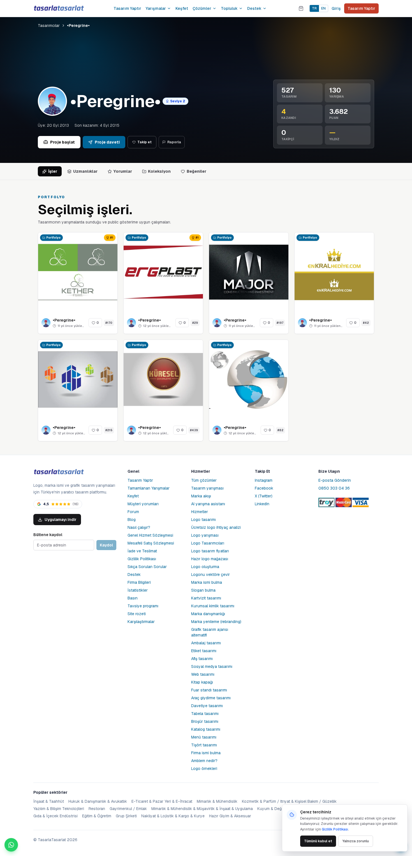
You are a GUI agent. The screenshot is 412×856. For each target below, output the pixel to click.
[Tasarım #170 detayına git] (77, 272)
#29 (195, 323)
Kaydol (106, 545)
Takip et (144, 142)
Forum (133, 511)
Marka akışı (201, 496)
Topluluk (229, 8)
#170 (108, 323)
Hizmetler (199, 511)
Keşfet (181, 8)
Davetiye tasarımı (207, 705)
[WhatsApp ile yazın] (11, 845)
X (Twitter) (263, 496)
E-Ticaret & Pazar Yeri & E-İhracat (161, 801)
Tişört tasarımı (204, 744)
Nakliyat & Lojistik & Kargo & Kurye (173, 815)
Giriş (336, 8)
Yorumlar (123, 171)
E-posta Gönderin (334, 480)
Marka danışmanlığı (208, 613)
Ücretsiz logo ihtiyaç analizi (216, 527)
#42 (366, 323)
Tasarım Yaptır (127, 8)
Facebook (264, 488)
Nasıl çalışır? (139, 527)
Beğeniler (196, 171)
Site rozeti (137, 613)
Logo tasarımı (203, 519)
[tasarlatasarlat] (58, 8)
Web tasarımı (202, 674)
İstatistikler (138, 590)
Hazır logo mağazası (209, 558)
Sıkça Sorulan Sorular (147, 566)
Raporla (174, 142)
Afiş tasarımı (202, 658)
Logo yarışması (205, 535)
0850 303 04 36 (334, 488)
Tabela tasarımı (205, 713)
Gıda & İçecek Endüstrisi (55, 815)
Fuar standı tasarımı (209, 690)
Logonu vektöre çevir (210, 574)
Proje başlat (62, 142)
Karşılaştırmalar (141, 621)
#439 (194, 430)
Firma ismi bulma (206, 752)
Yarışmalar (156, 8)
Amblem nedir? (204, 760)
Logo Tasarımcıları (207, 543)
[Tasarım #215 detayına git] (77, 379)
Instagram (263, 480)
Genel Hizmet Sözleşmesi (150, 535)
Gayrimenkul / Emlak (128, 808)
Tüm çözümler (204, 480)
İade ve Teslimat (142, 550)
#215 (108, 430)
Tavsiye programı (143, 605)
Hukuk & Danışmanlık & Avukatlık (97, 801)
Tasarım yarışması (207, 488)
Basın (133, 598)
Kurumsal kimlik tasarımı (212, 605)
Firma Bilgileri (139, 582)
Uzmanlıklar (85, 171)
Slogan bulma (203, 590)
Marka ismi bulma (206, 582)
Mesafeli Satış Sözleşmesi (151, 543)
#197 (280, 323)
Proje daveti (107, 142)
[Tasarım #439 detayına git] (163, 379)
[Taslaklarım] (301, 8)
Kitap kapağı (202, 682)
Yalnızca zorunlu (355, 841)
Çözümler (202, 8)
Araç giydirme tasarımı (211, 697)
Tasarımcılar (49, 25)
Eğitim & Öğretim (96, 815)
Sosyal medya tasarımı (211, 666)
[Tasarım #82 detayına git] (248, 379)
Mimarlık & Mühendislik (217, 801)
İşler (52, 171)
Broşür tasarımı (204, 721)
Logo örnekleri (204, 768)
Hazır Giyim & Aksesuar (230, 815)
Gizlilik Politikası (142, 558)
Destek (254, 8)
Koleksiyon (159, 171)
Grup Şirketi (126, 815)
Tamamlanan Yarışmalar (149, 488)
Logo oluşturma (205, 566)
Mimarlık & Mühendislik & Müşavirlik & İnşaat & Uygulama (202, 808)
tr (314, 8)
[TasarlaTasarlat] (58, 472)
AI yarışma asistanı (208, 503)
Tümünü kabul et (318, 841)
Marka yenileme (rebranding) (216, 621)
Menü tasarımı (203, 737)
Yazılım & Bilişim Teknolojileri (58, 808)
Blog (132, 519)
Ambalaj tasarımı (206, 642)
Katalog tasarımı (205, 729)
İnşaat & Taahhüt (48, 801)
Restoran (97, 808)
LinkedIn (262, 503)
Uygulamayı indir (61, 519)
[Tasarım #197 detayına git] (248, 272)
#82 (280, 430)
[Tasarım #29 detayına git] (163, 272)
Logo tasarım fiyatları (210, 550)
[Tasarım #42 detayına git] (334, 272)
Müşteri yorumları (143, 503)
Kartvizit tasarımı (206, 598)
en (323, 8)
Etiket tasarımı (203, 650)
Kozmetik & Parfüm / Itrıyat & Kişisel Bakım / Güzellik (289, 801)
